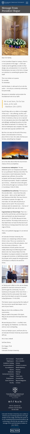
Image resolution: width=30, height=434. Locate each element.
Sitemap (18, 372)
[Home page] (13, 3)
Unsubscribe (19, 378)
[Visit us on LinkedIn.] (21, 401)
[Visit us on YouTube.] (18, 402)
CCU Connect (10, 359)
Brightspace (10, 361)
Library (18, 363)
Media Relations (20, 367)
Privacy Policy (15, 427)
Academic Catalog (8, 363)
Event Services (9, 380)
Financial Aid (19, 359)
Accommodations (8, 365)
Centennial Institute (8, 374)
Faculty (12, 383)
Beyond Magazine (21, 380)
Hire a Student (20, 361)
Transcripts (19, 376)
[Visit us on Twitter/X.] (16, 401)
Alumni (12, 370)
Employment (10, 378)
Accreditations (9, 367)
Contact (18, 383)
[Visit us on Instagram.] (9, 401)
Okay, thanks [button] (15, 430)
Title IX (18, 374)
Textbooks (11, 372)
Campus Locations (21, 365)
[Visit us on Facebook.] (11, 401)
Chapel (12, 376)
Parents (18, 370)
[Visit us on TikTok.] (13, 401)
